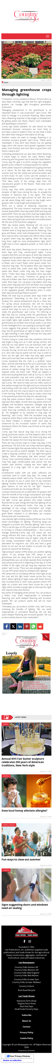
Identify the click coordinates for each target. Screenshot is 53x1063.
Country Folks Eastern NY (26, 967)
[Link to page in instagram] (29, 941)
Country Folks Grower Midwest (26, 982)
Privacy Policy (26, 1032)
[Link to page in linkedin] (20, 626)
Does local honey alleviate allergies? (24, 810)
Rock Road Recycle (26, 990)
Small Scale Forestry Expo (26, 1009)
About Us (26, 1021)
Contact (26, 1026)
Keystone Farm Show (26, 1000)
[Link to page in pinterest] (27, 626)
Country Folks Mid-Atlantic (26, 975)
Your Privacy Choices (20, 1056)
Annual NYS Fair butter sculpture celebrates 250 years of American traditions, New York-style (23, 762)
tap (47, 36)
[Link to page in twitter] (13, 626)
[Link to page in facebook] (6, 626)
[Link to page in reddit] (40, 626)
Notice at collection (12, 1060)
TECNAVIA (31, 1050)
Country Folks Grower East (26, 979)
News (6, 82)
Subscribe (26, 1015)
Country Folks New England (26, 972)
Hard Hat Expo (26, 1006)
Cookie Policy (26, 1038)
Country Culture (26, 986)
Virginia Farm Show (26, 1003)
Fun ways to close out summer (21, 859)
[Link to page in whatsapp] (33, 626)
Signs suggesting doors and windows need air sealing (25, 906)
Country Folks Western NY (26, 970)
